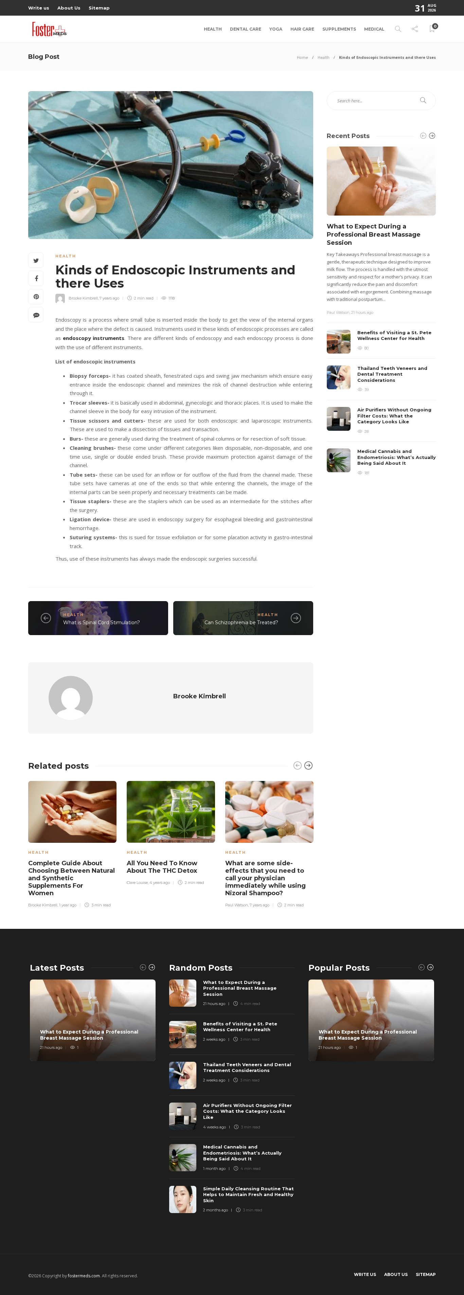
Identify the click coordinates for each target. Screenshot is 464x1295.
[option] (72, 843)
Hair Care (302, 29)
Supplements (339, 29)
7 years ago (109, 298)
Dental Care (245, 29)
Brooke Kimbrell (83, 298)
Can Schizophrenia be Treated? (241, 622)
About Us (69, 8)
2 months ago (215, 1210)
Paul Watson (236, 905)
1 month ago (214, 1168)
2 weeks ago (214, 1039)
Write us (38, 8)
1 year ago (67, 905)
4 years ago (159, 882)
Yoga (275, 29)
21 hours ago (362, 312)
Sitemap (99, 8)
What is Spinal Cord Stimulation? (101, 622)
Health (213, 29)
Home (302, 57)
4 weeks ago (214, 1127)
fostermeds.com (84, 1276)
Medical (374, 29)
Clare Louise (137, 882)
